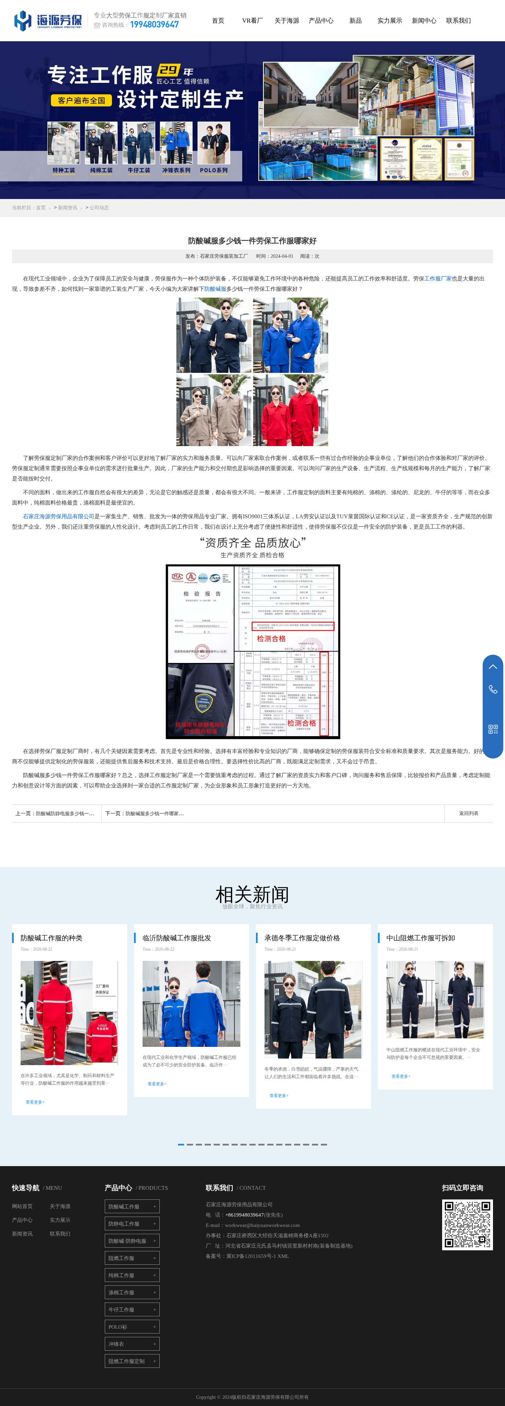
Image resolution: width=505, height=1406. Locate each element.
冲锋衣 (116, 1344)
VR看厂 (252, 20)
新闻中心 (424, 20)
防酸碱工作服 (124, 1206)
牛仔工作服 (121, 1310)
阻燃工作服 (121, 1258)
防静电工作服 (124, 1224)
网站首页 (22, 1206)
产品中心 (321, 20)
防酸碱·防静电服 (127, 1241)
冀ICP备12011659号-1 (251, 1256)
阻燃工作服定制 (127, 1361)
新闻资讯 (67, 207)
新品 (355, 20)
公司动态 (99, 207)
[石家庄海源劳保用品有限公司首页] (49, 20)
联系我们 (458, 20)
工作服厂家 (438, 278)
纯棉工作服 (121, 1275)
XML (283, 1256)
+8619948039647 (244, 1215)
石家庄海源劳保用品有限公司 (58, 516)
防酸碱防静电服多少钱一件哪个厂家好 (77, 813)
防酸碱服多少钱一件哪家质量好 (159, 813)
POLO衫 (118, 1327)
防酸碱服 (215, 289)
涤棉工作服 (121, 1292)
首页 (218, 20)
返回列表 (469, 813)
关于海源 (286, 20)
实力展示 (390, 20)
